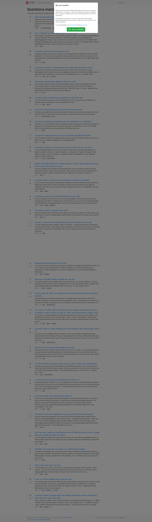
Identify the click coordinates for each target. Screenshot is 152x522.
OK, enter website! (76, 29)
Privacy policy (83, 25)
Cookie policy (73, 25)
